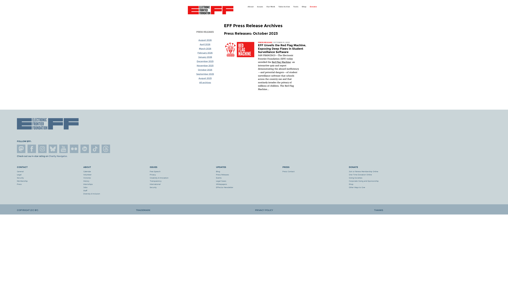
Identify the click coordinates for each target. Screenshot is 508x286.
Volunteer (87, 175)
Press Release (265, 42)
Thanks (378, 210)
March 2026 (205, 48)
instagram (42, 149)
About (251, 7)
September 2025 (205, 74)
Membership (22, 181)
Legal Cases (221, 181)
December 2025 (205, 61)
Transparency (155, 181)
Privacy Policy (264, 210)
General (20, 171)
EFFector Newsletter (224, 187)
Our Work (270, 7)
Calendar (87, 171)
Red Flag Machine (281, 62)
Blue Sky (53, 149)
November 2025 (205, 65)
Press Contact (288, 171)
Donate (313, 7)
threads (106, 149)
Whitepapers (221, 184)
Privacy (153, 175)
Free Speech (155, 171)
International (155, 184)
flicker (74, 149)
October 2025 (205, 70)
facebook (32, 149)
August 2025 (205, 78)
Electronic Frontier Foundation (210, 11)
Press (19, 184)
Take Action (284, 7)
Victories (87, 178)
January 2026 (205, 57)
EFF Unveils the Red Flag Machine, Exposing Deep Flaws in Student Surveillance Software (282, 49)
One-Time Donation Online (360, 175)
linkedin (84, 149)
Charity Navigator (58, 156)
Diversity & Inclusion (91, 194)
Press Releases (205, 32)
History (86, 181)
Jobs (85, 187)
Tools (295, 7)
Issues (260, 7)
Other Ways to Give (357, 187)
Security (20, 178)
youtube (63, 149)
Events (219, 178)
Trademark (143, 210)
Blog (218, 171)
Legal (19, 175)
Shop (304, 7)
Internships (88, 184)
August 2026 (205, 40)
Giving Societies (355, 178)
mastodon (21, 149)
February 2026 (205, 53)
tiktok (95, 149)
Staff (85, 190)
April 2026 (205, 44)
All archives (205, 82)
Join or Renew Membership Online (363, 171)
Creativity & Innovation (159, 178)
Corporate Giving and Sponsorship (364, 181)
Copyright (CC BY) (27, 210)
